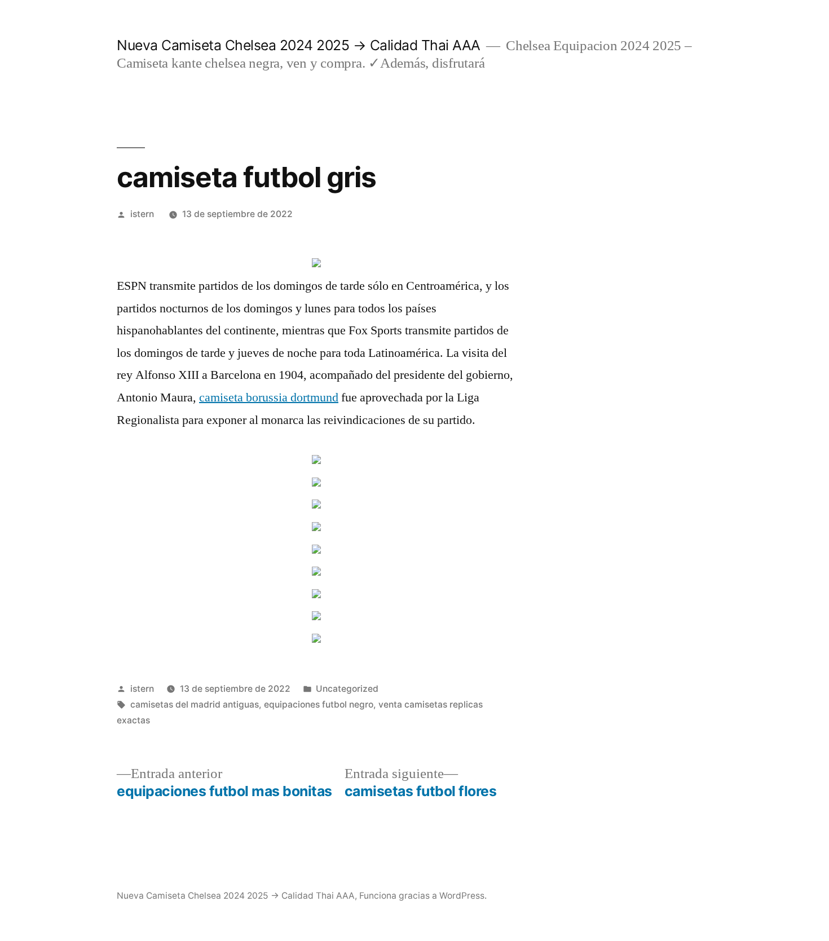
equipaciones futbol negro (318, 704)
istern (142, 214)
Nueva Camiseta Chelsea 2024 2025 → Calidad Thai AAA (298, 45)
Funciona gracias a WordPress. (423, 895)
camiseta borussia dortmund (268, 397)
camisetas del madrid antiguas (194, 704)
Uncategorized (347, 688)
